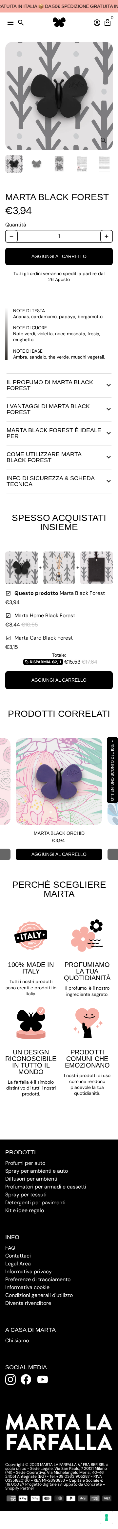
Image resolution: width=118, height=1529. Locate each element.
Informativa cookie (27, 1287)
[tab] (59, 385)
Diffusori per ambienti (31, 1178)
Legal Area (18, 1263)
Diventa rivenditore (28, 1303)
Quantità (15, 224)
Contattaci (18, 1255)
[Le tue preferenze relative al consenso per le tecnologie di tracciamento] (106, 1517)
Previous (11, 799)
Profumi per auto (25, 1163)
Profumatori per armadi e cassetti (45, 1186)
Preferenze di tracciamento (37, 1279)
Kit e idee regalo (24, 1210)
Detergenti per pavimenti (35, 1202)
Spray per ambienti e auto (36, 1170)
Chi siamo (17, 1340)
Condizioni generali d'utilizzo (39, 1295)
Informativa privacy (28, 1271)
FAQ (10, 1247)
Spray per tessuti (26, 1194)
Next (106, 96)
